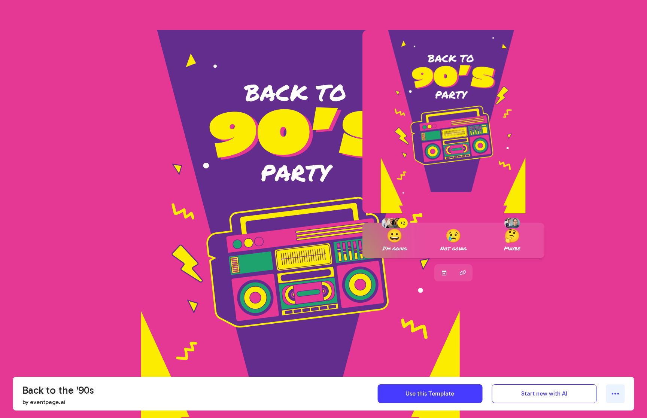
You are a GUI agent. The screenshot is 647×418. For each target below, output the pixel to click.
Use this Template (429, 393)
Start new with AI (544, 393)
